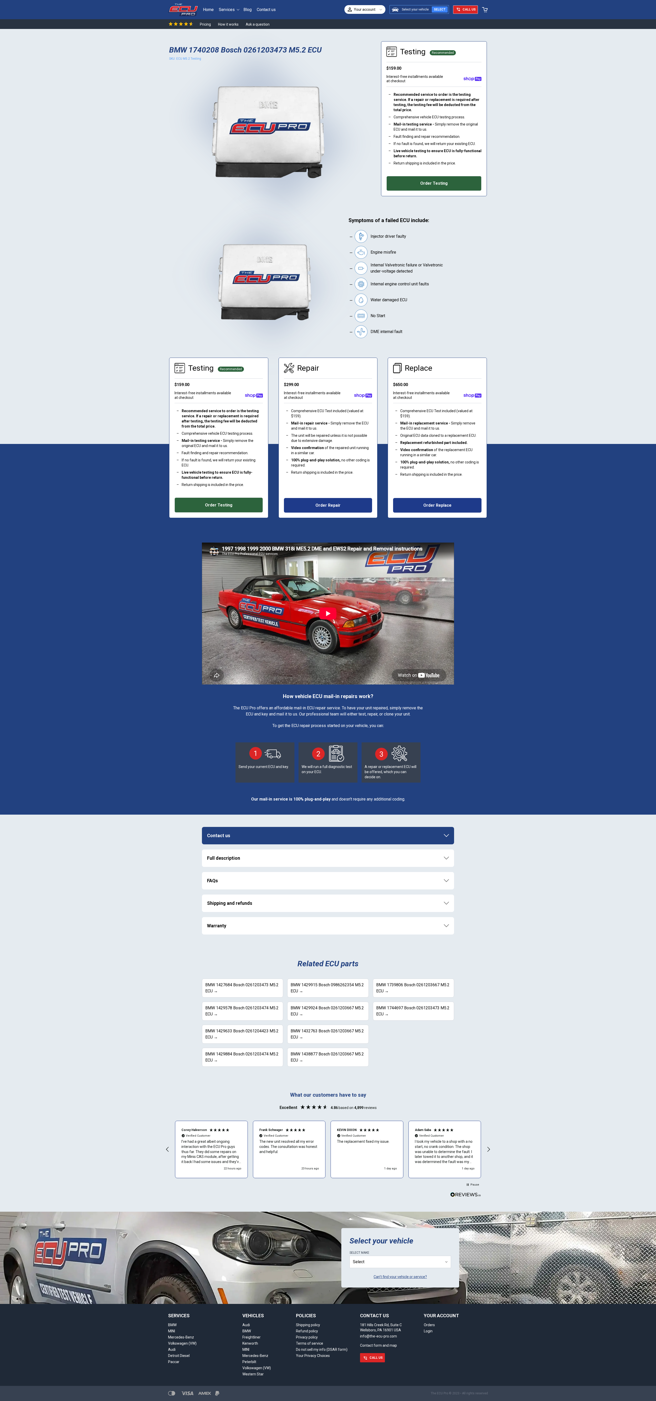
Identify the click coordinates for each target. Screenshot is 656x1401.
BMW (172, 1325)
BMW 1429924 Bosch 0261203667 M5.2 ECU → (327, 1010)
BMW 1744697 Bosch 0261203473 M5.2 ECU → (412, 1010)
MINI (171, 1331)
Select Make (359, 1252)
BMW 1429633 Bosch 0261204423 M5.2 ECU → (242, 1034)
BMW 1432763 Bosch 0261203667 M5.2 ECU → (327, 1034)
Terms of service (309, 1343)
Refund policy (307, 1331)
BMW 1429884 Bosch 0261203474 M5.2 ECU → (242, 1057)
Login (428, 1331)
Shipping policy (308, 1325)
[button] (167, 1149)
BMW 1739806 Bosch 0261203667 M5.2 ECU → (412, 987)
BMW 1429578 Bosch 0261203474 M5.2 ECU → (242, 1010)
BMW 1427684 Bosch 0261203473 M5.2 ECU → (242, 987)
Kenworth (250, 1343)
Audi (172, 1349)
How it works (228, 24)
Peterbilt (249, 1362)
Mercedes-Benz (181, 1337)
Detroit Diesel (179, 1356)
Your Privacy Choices (313, 1356)
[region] (328, 1149)
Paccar (173, 1362)
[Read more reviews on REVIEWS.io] (465, 1195)
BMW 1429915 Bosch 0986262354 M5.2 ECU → (327, 987)
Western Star (253, 1374)
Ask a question (258, 24)
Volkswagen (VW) (182, 1343)
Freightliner (251, 1337)
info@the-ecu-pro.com (378, 1336)
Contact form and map (378, 1345)
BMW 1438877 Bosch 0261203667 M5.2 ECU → (327, 1057)
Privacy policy (307, 1337)
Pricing (205, 24)
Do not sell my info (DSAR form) (321, 1349)
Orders (429, 1325)
